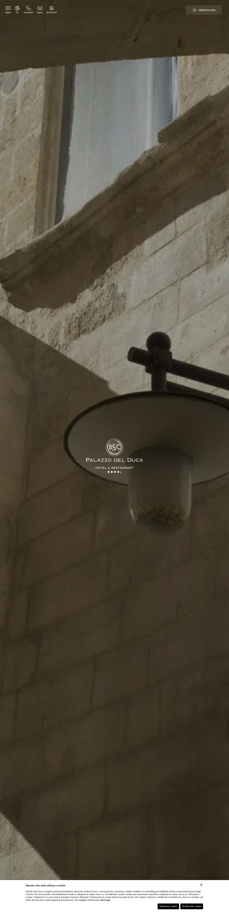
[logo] (114, 456)
